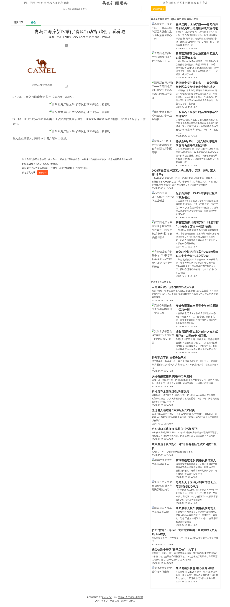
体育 (165, 2)
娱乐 (171, 2)
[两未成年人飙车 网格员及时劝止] (163, 509)
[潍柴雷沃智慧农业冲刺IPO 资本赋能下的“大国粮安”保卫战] (163, 336)
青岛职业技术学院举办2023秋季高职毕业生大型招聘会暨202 (197, 254)
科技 (187, 2)
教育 (199, 2)
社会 (38, 2)
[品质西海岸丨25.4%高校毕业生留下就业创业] (163, 196)
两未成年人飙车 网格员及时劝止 (196, 508)
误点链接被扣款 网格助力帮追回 (172, 376)
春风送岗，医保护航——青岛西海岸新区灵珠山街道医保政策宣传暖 (197, 26)
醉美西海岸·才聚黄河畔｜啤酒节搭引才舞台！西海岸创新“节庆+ (197, 224)
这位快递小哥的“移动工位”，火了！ (174, 549)
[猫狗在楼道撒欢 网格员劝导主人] (163, 461)
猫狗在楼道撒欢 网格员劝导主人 (196, 460)
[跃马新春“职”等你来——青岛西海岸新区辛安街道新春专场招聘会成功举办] (163, 89)
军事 (182, 2)
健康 (66, 2)
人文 (54, 2)
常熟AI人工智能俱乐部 (130, 597)
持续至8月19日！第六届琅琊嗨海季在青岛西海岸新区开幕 (196, 143)
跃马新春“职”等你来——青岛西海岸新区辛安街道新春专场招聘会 (197, 85)
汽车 (60, 2)
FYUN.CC (107, 597)
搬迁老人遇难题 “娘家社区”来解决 (173, 410)
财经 (176, 2)
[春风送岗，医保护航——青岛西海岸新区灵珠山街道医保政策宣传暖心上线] (163, 31)
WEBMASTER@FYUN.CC (122, 600)
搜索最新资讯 (158, 8)
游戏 (193, 2)
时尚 (43, 2)
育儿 (204, 2)
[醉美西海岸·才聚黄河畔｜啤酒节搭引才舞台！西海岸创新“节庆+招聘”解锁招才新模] (163, 229)
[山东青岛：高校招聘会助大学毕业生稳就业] (163, 115)
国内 (26, 2)
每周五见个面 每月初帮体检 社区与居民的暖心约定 (196, 484)
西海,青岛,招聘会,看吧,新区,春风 (175, 19)
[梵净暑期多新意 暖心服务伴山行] (163, 569)
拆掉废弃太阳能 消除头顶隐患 (170, 391)
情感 (49, 2)
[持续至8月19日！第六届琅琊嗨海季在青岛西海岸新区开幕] (163, 146)
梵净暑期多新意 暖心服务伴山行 (196, 568)
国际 (32, 2)
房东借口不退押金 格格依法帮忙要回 (175, 429)
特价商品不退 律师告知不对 (169, 357)
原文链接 (43, 172)
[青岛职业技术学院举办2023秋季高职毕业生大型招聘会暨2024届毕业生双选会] (163, 258)
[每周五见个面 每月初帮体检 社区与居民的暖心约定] (163, 485)
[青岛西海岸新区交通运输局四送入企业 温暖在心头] (163, 56)
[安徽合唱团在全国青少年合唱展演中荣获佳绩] (163, 309)
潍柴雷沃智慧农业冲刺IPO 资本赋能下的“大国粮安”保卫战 (197, 333)
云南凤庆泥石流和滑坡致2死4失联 (173, 287)
